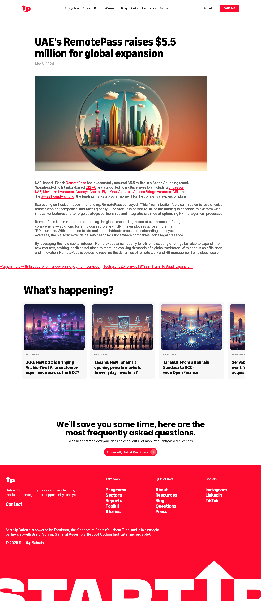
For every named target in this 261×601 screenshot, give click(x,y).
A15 (175, 192)
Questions (166, 506)
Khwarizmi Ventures (58, 192)
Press (162, 511)
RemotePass (76, 183)
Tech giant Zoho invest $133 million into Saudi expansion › (148, 266)
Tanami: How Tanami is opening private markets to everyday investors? (118, 367)
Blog (160, 501)
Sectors (113, 495)
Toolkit (112, 506)
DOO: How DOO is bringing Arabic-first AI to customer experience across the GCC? (52, 367)
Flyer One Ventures (117, 192)
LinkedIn (213, 495)
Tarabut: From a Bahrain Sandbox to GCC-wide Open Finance (186, 367)
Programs (115, 490)
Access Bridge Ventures (152, 192)
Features (32, 354)
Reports (113, 501)
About (162, 490)
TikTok (211, 501)
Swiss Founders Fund (57, 196)
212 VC (91, 187)
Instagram (216, 490)
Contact (14, 504)
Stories (113, 511)
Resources (166, 495)
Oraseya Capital (88, 192)
